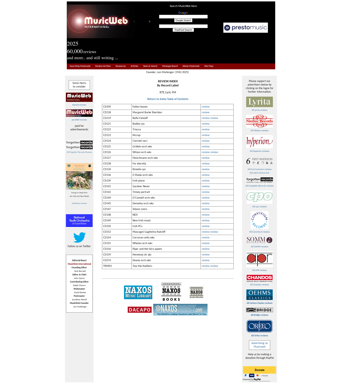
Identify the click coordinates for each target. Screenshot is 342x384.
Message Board (170, 66)
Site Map (208, 66)
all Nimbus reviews (79, 203)
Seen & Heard (150, 66)
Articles (134, 66)
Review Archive (103, 66)
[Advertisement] (213, 48)
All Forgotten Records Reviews (79, 152)
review (205, 106)
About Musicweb (191, 66)
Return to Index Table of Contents (167, 99)
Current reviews (79, 105)
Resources (121, 66)
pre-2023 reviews (79, 120)
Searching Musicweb (80, 66)
